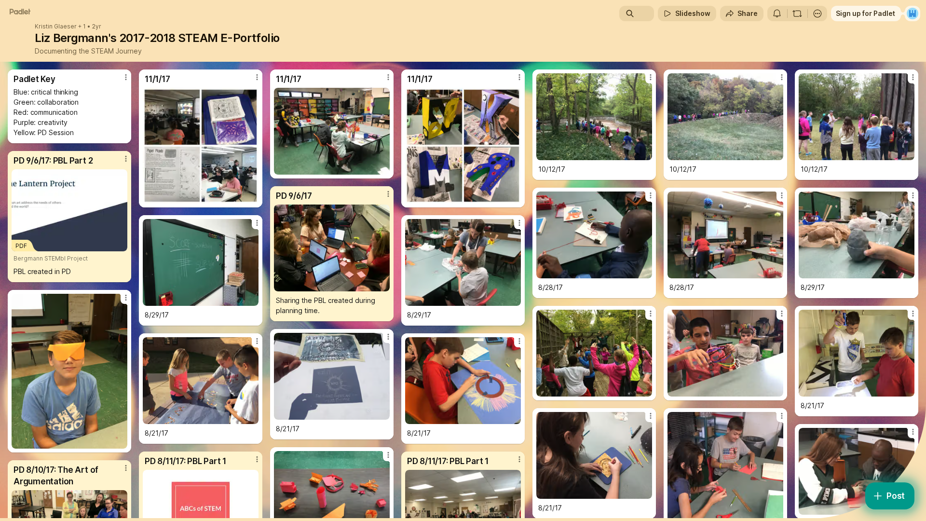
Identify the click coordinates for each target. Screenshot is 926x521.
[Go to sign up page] (912, 13)
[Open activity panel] (777, 13)
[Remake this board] (797, 13)
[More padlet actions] (817, 13)
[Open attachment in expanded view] (201, 146)
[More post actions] (126, 77)
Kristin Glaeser (56, 26)
